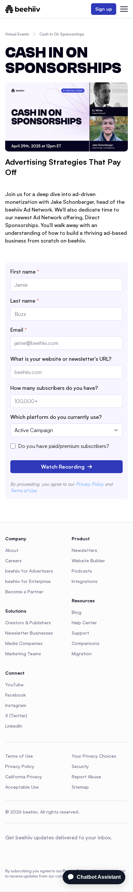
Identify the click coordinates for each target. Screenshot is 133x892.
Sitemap (80, 787)
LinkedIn (13, 726)
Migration (82, 653)
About (11, 550)
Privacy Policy (90, 484)
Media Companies (24, 643)
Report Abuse (86, 776)
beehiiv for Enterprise (28, 581)
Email (18, 330)
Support (80, 633)
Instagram (15, 705)
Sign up (103, 9)
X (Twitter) (16, 715)
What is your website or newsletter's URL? (60, 359)
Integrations (84, 581)
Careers (13, 560)
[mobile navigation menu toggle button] (124, 9)
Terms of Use (23, 490)
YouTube (14, 684)
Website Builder (88, 560)
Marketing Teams (23, 653)
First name (24, 271)
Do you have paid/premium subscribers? (63, 446)
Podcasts (82, 571)
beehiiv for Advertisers (29, 571)
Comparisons (85, 643)
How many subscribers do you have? (54, 388)
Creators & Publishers (28, 622)
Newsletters (84, 550)
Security (80, 766)
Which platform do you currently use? (56, 417)
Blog (76, 612)
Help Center (84, 622)
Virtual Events (17, 34)
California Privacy (23, 776)
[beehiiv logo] (22, 9)
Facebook (15, 695)
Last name (24, 300)
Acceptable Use (22, 787)
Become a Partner (24, 591)
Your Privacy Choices (94, 756)
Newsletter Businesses (29, 633)
